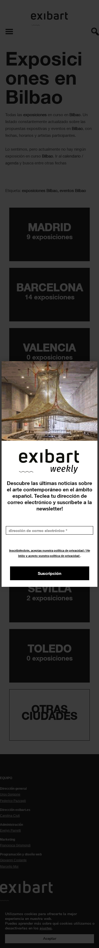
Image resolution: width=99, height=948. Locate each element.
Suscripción (49, 573)
